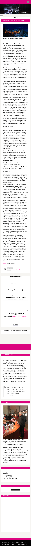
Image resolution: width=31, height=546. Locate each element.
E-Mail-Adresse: (15, 284)
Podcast (15, 454)
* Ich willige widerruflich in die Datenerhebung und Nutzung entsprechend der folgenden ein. (15, 316)
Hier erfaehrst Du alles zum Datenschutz (13, 544)
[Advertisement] (15, 514)
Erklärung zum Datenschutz (19, 316)
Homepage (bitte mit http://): (15, 290)
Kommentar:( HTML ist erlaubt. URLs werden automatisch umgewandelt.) (15, 297)
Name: (15, 278)
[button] (2, 9)
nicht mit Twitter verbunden (5, 269)
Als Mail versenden (20, 270)
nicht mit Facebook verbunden (5, 268)
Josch (4, 263)
